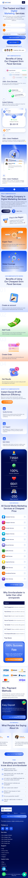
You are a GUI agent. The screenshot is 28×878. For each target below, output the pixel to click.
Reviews (3, 868)
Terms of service (5, 852)
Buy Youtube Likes (6, 843)
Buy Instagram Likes (6, 837)
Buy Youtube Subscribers (7, 839)
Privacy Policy (5, 850)
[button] (14, 769)
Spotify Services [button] (9, 550)
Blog (9, 813)
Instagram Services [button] (10, 522)
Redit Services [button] (9, 556)
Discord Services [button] (10, 545)
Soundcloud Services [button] (11, 573)
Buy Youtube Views (6, 841)
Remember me (7, 34)
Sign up (20, 46)
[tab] (14, 516)
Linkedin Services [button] (10, 539)
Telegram (4, 856)
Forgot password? (22, 34)
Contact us (4, 866)
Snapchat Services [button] (9, 562)
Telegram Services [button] (10, 533)
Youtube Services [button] (10, 528)
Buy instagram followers (7, 835)
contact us (4, 854)
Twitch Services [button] (9, 579)
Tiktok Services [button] (9, 567)
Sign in (2, 813)
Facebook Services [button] (10, 517)
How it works (4, 870)
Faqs (3, 848)
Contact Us (22, 813)
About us (4, 864)
